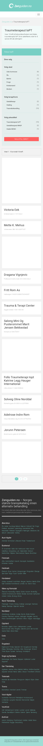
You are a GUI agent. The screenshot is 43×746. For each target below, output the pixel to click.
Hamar (14, 571)
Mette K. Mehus (14, 225)
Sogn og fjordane (9, 656)
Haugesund (27, 647)
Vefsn (25, 618)
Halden (25, 720)
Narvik (35, 616)
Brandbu (5, 626)
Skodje (24, 594)
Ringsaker (30, 571)
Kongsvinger (21, 571)
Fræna (18, 592)
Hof (3, 710)
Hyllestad (27, 659)
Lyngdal (12, 700)
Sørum (4, 533)
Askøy (4, 581)
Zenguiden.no (7, 22)
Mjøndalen (23, 551)
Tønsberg (33, 712)
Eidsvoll (29, 526)
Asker (6, 526)
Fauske (4, 616)
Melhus (25, 669)
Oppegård (19, 531)
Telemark (5, 676)
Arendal (4, 541)
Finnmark (5, 558)
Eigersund (5, 647)
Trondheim (31, 672)
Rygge (12, 722)
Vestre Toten (6, 631)
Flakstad (11, 616)
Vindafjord (26, 651)
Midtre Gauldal (34, 669)
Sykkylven (36, 594)
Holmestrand (9, 710)
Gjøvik (11, 626)
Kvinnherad (15, 584)
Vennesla (5, 702)
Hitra (15, 669)
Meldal (20, 669)
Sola (21, 649)
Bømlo (34, 581)
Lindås (22, 584)
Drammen (7, 549)
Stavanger (27, 649)
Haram (27, 592)
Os (26, 584)
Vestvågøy (36, 618)
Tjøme (28, 712)
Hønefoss (5, 551)
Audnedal (5, 698)
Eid (11, 659)
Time (3, 651)
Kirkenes (5, 563)
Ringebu (17, 629)
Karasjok (23, 561)
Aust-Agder (6, 538)
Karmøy (34, 647)
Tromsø (23, 690)
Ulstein (4, 596)
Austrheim (16, 581)
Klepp (4, 649)
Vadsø (10, 563)
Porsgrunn (20, 679)
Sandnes (16, 649)
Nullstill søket (21, 139)
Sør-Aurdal (34, 629)
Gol (16, 549)
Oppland (5, 623)
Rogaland (6, 644)
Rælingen (26, 531)
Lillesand (18, 541)
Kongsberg (12, 551)
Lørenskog (18, 528)
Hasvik (16, 561)
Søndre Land (25, 629)
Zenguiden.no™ (8, 741)
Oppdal (4, 672)
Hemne (10, 669)
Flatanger (5, 604)
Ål (2, 549)
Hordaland (6, 578)
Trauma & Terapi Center (19, 305)
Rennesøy (9, 649)
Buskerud (6, 545)
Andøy (18, 614)
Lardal (21, 710)
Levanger (28, 604)
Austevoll (10, 581)
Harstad (13, 690)
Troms (4, 686)
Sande (4, 712)
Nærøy (4, 606)
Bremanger (5, 659)
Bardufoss (5, 690)
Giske (23, 592)
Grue (9, 571)
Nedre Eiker (6, 553)
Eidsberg (10, 720)
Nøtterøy (32, 710)
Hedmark (5, 568)
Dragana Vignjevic (15, 274)
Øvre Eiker (33, 553)
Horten (16, 710)
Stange (36, 571)
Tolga (10, 573)
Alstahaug (5, 614)
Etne (38, 581)
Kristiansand (28, 698)
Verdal (21, 606)
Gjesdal (17, 647)
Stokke (17, 712)
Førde (15, 659)
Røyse (27, 553)
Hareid (4, 594)
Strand (34, 649)
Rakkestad (5, 722)
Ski (38, 531)
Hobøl (30, 720)
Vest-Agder (6, 694)
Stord (30, 584)
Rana (3, 618)
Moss (34, 720)
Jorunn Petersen (15, 430)
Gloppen (20, 659)
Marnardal (25, 700)
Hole (27, 549)
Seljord (27, 679)
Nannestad (26, 528)
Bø (8, 679)
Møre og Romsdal (9, 588)
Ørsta (20, 596)
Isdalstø (8, 584)
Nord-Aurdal (6, 629)
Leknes (16, 616)
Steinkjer (10, 606)
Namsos (35, 604)
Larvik (27, 710)
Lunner (29, 626)
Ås (3, 526)
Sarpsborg (19, 722)
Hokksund (21, 549)
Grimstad (11, 541)
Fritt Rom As (12, 290)
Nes (32, 528)
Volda (9, 596)
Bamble (4, 679)
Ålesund (4, 592)
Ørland (37, 672)
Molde (19, 594)
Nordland (5, 611)
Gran (15, 626)
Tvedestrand (30, 541)
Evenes (32, 614)
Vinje (3, 682)
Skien (37, 679)
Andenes (13, 614)
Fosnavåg (11, 592)
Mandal (18, 700)
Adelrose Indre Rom (17, 414)
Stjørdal (16, 606)
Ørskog (14, 596)
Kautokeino (30, 561)
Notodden (13, 679)
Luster (33, 659)
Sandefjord (10, 712)
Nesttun (29, 581)
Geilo (13, 549)
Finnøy (11, 647)
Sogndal (5, 661)
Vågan (30, 618)
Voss (34, 584)
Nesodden (5, 531)
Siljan (32, 679)
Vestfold (5, 707)
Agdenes (5, 669)
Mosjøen (29, 616)
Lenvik (18, 690)
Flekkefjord (19, 698)
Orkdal (10, 672)
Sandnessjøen (11, 618)
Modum (30, 551)
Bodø (28, 614)
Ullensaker (10, 533)
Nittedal (12, 531)
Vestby (17, 533)
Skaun (24, 672)
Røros (15, 672)
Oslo (4, 636)
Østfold (5, 717)
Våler (24, 573)
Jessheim (11, 528)
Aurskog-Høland (14, 526)
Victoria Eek (11, 209)
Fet (33, 526)
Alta (3, 561)
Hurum (32, 549)
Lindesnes (5, 700)
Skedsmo (33, 531)
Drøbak (4, 528)
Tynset (19, 573)
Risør (24, 541)
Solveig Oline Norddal (18, 399)
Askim (4, 720)
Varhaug (19, 651)
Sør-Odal (5, 573)
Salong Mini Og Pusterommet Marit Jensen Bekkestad (16, 324)
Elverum (4, 571)
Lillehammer (22, 626)
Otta (12, 629)
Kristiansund (11, 594)
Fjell (3, 584)
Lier (18, 551)
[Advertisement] (21, 180)
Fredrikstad (18, 720)
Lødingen (23, 616)
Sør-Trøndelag (8, 666)
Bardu (23, 614)
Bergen (23, 581)
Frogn (37, 526)
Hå (21, 647)
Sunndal (29, 594)
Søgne (32, 700)
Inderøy (21, 604)
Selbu (20, 672)
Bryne (8, 651)
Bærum (23, 526)
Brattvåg (34, 592)
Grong (16, 604)
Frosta (11, 604)
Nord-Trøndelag (8, 601)
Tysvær (12, 651)
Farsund (12, 698)
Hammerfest (9, 561)
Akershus (6, 523)
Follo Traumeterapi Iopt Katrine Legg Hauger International (19, 381)
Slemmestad (20, 553)
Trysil (15, 573)
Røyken (12, 553)
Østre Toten (14, 631)
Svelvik (22, 712)
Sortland (19, 618)
